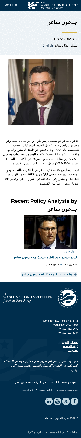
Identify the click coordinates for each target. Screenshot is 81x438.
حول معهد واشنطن (67, 389)
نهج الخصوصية (57, 431)
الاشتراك (73, 350)
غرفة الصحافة (70, 346)
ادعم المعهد (45, 389)
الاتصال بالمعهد (70, 342)
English (48, 45)
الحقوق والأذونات (35, 431)
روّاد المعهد (28, 389)
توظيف (74, 431)
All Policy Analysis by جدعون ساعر (47, 274)
